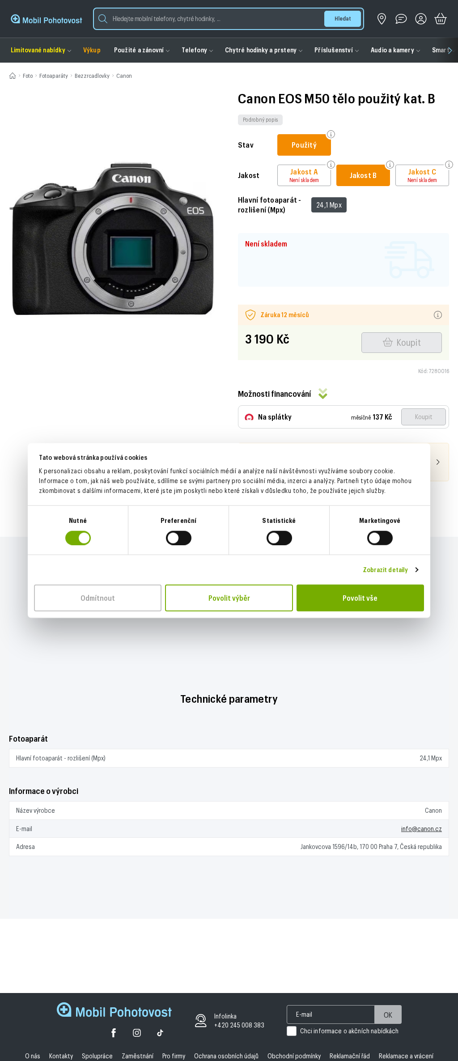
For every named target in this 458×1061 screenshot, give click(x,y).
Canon (124, 75)
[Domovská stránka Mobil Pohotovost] (114, 1010)
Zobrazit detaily (385, 569)
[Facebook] (113, 1034)
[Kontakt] (401, 18)
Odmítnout (98, 597)
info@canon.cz (421, 828)
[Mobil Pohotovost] (46, 18)
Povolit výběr (229, 597)
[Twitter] (136, 1034)
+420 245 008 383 (239, 1025)
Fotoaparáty (53, 75)
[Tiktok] (160, 1034)
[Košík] (440, 18)
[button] (228, 19)
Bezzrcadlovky (92, 75)
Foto (28, 75)
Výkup (92, 50)
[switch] (178, 537)
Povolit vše (360, 597)
